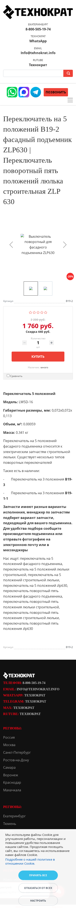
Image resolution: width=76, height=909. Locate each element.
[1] (30, 312)
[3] (38, 312)
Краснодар (12, 782)
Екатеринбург (14, 816)
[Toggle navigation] (70, 100)
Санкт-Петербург (17, 752)
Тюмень (9, 823)
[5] (45, 312)
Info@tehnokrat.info (38, 689)
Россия (9, 737)
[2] (34, 312)
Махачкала (12, 790)
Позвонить (56, 92)
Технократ (34, 695)
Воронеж (10, 775)
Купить (38, 356)
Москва (9, 744)
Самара (9, 767)
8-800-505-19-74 (34, 683)
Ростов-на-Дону (16, 760)
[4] (41, 312)
